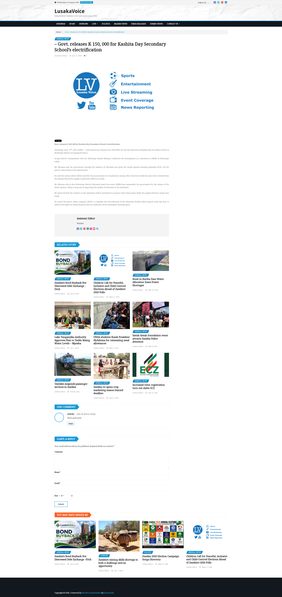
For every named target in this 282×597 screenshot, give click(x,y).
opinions (83, 24)
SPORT (72, 24)
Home (58, 32)
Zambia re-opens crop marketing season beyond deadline (108, 390)
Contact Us (173, 24)
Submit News (156, 24)
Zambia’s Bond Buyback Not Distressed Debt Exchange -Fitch (70, 285)
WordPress (86, 593)
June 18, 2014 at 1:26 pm (86, 414)
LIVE (94, 24)
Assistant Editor (61, 56)
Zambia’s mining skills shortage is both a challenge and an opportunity (118, 562)
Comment (59, 452)
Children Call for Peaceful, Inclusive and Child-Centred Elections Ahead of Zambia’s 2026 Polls (206, 559)
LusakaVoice (70, 11)
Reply (71, 424)
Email (57, 483)
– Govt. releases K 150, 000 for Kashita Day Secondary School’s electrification (94, 32)
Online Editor (60, 294)
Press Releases (138, 24)
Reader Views (120, 24)
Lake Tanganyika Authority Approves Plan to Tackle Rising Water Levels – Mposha (72, 340)
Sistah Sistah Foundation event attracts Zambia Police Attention (150, 338)
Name (57, 472)
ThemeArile (109, 593)
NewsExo (97, 593)
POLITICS (106, 24)
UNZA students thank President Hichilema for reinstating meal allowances (112, 340)
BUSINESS (61, 24)
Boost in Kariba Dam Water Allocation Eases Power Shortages (148, 282)
